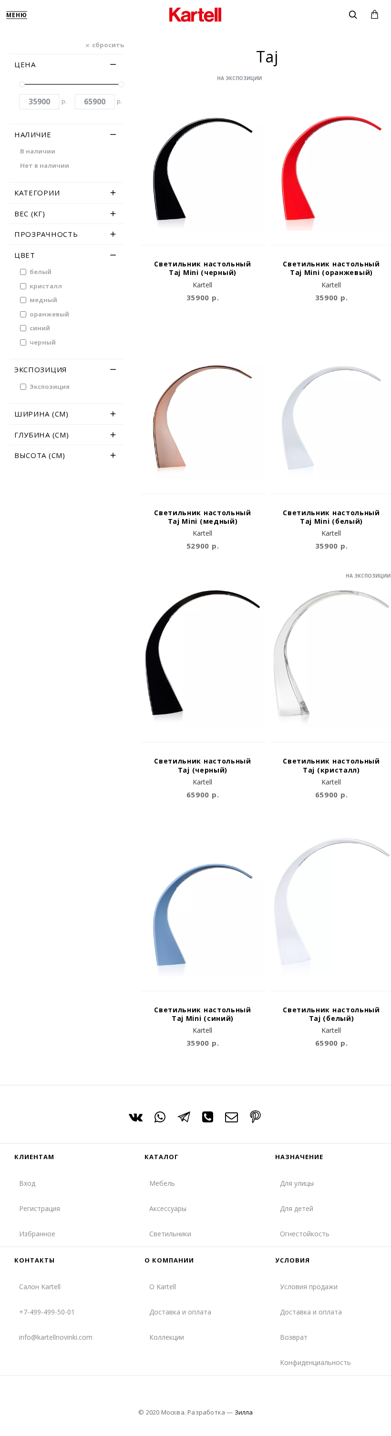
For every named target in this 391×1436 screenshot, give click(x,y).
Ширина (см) (41, 413)
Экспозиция (40, 369)
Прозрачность (46, 234)
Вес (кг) (29, 213)
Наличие (32, 134)
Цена (25, 64)
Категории (37, 192)
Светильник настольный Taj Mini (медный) (202, 517)
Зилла (244, 1412)
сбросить (108, 45)
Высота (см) (39, 455)
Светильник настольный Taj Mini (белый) (331, 517)
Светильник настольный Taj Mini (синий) (202, 1014)
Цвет (24, 255)
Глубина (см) (41, 434)
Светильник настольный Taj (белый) (331, 1014)
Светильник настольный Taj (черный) (202, 765)
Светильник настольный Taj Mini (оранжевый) (331, 268)
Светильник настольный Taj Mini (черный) (202, 268)
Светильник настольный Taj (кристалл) (331, 765)
